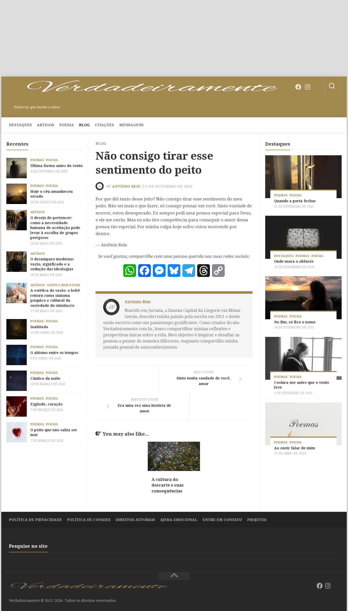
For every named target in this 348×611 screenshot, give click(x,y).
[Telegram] (188, 270)
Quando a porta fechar (295, 201)
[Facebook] (298, 87)
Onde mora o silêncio (294, 261)
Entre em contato (222, 520)
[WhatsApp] (129, 270)
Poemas (37, 160)
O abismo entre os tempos (54, 353)
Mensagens (131, 125)
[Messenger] (159, 270)
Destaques (20, 125)
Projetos (256, 520)
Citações (104, 125)
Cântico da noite (45, 378)
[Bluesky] (317, 87)
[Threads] (203, 270)
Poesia (66, 125)
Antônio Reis (126, 186)
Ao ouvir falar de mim (294, 448)
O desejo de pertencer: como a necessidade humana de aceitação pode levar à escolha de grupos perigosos (55, 228)
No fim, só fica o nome (295, 322)
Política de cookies (89, 520)
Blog (84, 125)
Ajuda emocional (178, 520)
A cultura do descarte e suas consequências (168, 485)
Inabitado (39, 327)
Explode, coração (46, 404)
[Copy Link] (218, 270)
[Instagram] (307, 87)
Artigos (45, 125)
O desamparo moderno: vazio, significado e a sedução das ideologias (52, 264)
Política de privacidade (35, 520)
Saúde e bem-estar (63, 285)
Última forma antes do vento (56, 166)
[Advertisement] (174, 38)
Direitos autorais (135, 520)
